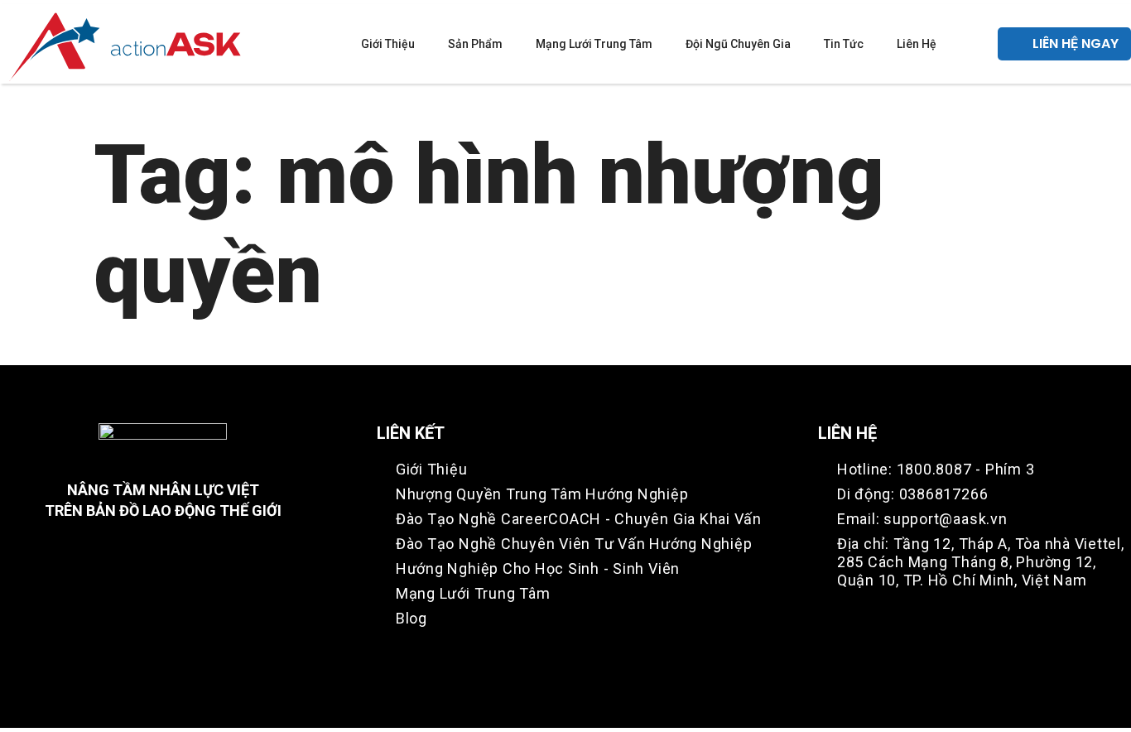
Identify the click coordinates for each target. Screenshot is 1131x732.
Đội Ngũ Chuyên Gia (738, 44)
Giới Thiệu (388, 44)
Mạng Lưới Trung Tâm (594, 44)
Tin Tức (844, 44)
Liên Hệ (916, 44)
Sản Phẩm (475, 44)
